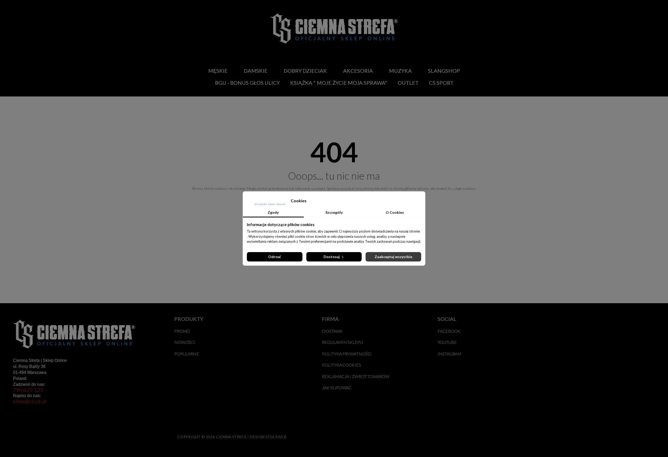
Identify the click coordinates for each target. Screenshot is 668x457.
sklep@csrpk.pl (29, 401)
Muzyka (400, 71)
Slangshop (444, 71)
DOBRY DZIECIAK (305, 71)
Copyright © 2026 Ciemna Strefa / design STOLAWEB (232, 437)
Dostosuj (332, 256)
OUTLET (408, 83)
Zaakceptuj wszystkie (393, 256)
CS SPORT (441, 83)
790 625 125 (28, 390)
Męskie (218, 71)
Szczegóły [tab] (334, 212)
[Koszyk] (522, 77)
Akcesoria (358, 71)
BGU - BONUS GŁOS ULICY (247, 83)
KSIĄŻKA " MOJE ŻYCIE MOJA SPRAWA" (338, 83)
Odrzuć (274, 256)
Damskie (255, 71)
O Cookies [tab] (395, 212)
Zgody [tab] (273, 212)
